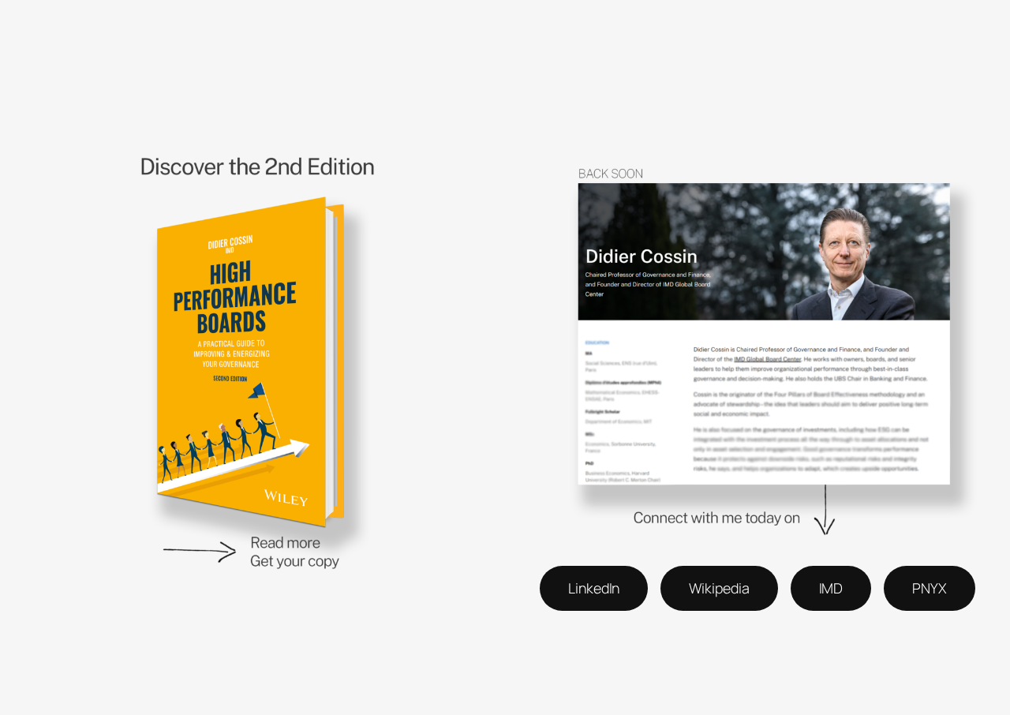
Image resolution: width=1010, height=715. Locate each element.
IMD (831, 587)
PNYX (929, 587)
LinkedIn (593, 587)
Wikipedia (719, 587)
